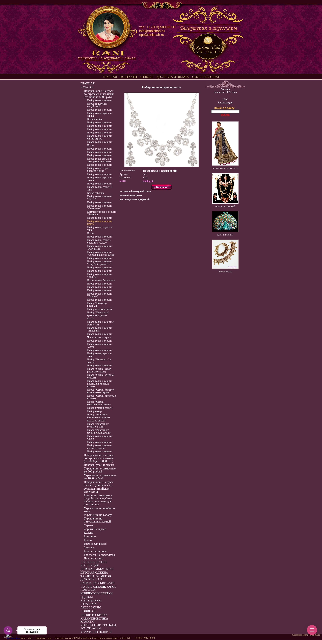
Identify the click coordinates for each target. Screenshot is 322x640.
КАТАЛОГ (87, 87)
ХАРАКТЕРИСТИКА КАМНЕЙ (94, 619)
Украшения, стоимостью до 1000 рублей (100, 476)
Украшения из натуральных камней (97, 519)
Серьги (88, 525)
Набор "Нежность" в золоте (99, 361)
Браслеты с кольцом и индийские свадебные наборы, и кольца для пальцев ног (98, 499)
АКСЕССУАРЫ (90, 607)
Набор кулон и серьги (99, 407)
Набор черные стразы (99, 309)
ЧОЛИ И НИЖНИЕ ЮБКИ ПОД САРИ (98, 587)
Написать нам (43, 638)
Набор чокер (94, 411)
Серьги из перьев (95, 529)
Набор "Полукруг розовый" (97, 304)
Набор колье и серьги (99, 100)
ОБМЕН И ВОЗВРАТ (205, 77)
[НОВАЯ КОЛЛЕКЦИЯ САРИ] (225, 164)
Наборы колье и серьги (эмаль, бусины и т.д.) (99, 483)
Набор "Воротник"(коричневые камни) (99, 431)
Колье (90, 145)
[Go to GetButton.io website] (8, 637)
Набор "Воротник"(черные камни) (98, 425)
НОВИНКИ (87, 611)
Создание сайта (300, 635)
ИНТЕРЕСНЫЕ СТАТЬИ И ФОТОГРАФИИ (98, 626)
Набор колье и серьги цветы (99, 222)
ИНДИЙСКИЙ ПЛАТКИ (96, 593)
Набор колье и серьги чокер (99, 437)
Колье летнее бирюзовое (101, 280)
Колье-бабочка (95, 193)
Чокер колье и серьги (99, 337)
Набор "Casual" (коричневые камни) (99, 403)
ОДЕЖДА (86, 597)
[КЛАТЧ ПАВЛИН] (225, 231)
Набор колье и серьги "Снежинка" (99, 207)
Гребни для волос (95, 543)
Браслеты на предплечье (99, 555)
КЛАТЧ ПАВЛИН (225, 234)
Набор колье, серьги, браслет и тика (99, 169)
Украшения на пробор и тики (99, 509)
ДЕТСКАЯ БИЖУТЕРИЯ (97, 569)
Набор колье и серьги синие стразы (99, 137)
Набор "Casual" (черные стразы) (101, 376)
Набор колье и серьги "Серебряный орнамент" (101, 253)
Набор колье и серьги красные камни (99, 446)
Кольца (88, 532)
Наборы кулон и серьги (99, 465)
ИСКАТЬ (225, 115)
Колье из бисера (96, 420)
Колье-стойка (94, 119)
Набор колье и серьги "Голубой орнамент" (99, 262)
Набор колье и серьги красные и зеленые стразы (99, 383)
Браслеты (90, 536)
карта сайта (26, 638)
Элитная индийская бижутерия (96, 489)
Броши (88, 540)
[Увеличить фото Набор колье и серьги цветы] (161, 129)
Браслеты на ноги (95, 551)
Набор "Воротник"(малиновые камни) (98, 416)
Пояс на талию (93, 558)
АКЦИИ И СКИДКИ (94, 615)
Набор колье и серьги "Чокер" (99, 197)
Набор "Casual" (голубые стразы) (101, 397)
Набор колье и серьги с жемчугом (100, 323)
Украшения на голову (98, 515)
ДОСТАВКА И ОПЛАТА (173, 77)
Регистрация (225, 102)
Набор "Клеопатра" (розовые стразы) (98, 314)
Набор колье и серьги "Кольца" (99, 275)
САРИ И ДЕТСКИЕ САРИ (97, 583)
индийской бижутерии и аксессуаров (99, 638)
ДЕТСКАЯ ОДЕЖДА (94, 572)
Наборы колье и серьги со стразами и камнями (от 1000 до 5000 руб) (99, 94)
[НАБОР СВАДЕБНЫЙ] (225, 203)
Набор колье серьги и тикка (99, 114)
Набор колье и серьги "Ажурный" (99, 247)
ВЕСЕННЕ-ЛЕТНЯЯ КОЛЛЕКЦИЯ (93, 563)
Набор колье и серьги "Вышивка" (99, 329)
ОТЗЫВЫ (146, 77)
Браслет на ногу (225, 271)
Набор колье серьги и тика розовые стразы (99, 160)
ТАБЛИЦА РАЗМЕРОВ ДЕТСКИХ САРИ (95, 577)
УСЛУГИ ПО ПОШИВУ (96, 632)
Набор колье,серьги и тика (99, 354)
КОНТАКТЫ (128, 77)
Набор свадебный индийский (97, 105)
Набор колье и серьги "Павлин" (99, 295)
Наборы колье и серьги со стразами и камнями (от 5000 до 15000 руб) (99, 458)
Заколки (89, 547)
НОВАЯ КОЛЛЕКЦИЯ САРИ (225, 168)
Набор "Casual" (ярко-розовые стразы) (99, 370)
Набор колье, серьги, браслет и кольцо (99, 241)
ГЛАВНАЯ (110, 77)
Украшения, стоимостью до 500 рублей (100, 469)
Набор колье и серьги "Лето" (99, 345)
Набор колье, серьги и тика (99, 188)
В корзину (161, 187)
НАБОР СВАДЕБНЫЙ (225, 206)
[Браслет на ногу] (225, 268)
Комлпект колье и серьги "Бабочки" (101, 213)
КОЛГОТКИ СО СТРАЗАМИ (90, 602)
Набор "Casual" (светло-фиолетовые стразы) (101, 391)
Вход (225, 99)
